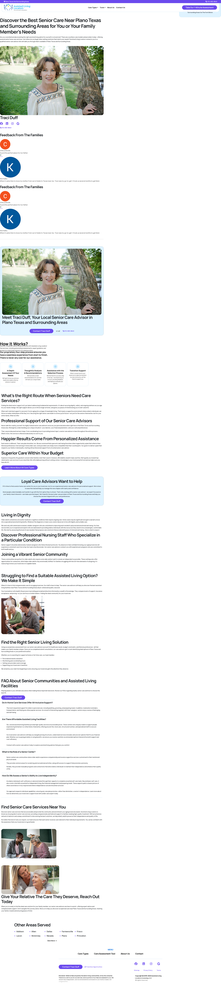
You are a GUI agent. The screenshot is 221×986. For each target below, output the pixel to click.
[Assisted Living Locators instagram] (12, 123)
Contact (139, 954)
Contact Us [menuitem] (120, 7)
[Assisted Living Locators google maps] (18, 123)
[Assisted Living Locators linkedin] (7, 123)
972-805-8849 (212, 1)
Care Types (83, 954)
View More (51, 940)
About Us (125, 954)
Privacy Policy (148, 970)
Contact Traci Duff (41, 331)
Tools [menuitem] (102, 7)
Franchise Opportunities (94, 967)
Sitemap (136, 970)
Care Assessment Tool (104, 954)
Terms (159, 970)
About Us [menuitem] (110, 7)
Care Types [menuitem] (92, 7)
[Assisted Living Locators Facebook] (1, 123)
